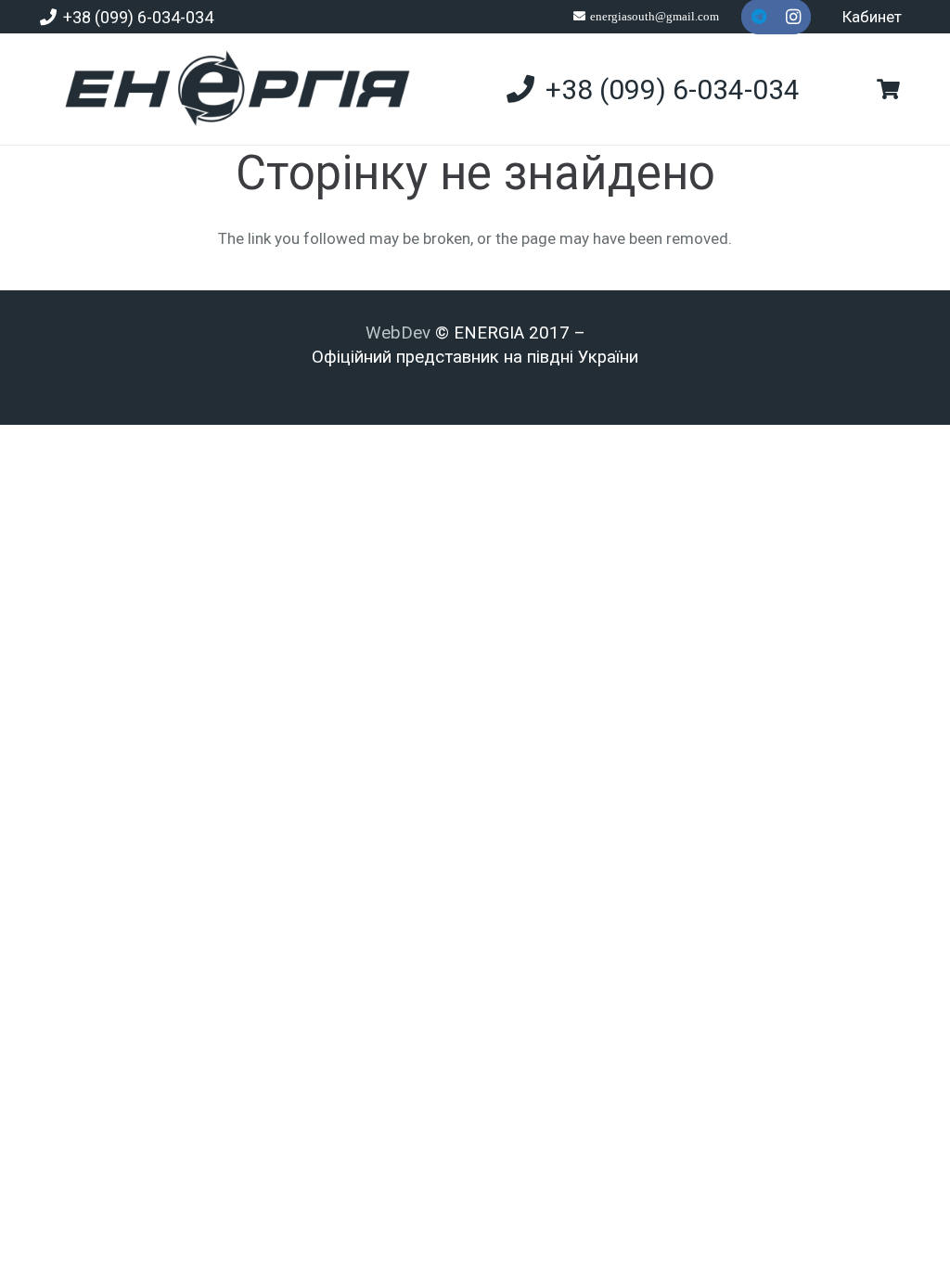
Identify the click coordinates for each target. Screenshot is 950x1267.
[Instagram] (793, 16)
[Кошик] (888, 89)
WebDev (400, 333)
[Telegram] (759, 16)
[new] (229, 89)
